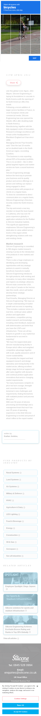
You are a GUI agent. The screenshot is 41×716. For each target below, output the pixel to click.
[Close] (37, 686)
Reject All (20, 705)
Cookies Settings (20, 699)
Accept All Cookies (20, 712)
